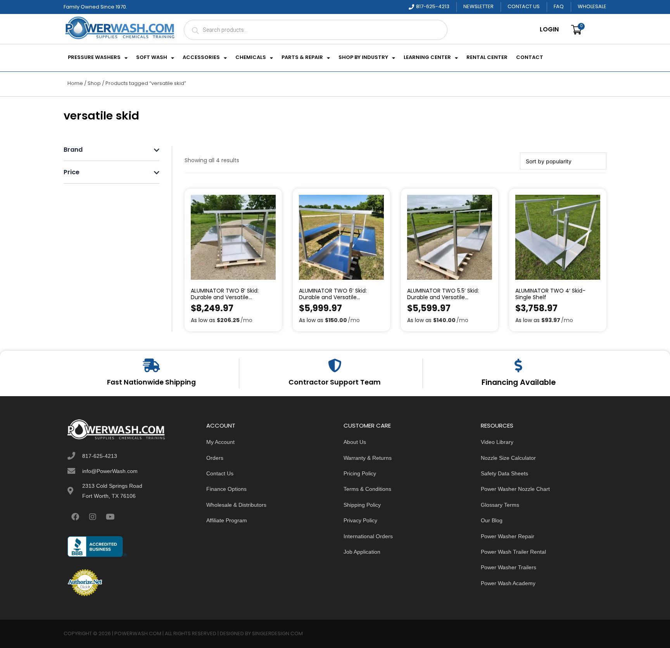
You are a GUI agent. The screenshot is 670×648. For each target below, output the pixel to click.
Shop (94, 84)
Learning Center (427, 58)
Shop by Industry (363, 58)
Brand (73, 150)
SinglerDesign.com (277, 634)
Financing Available (519, 383)
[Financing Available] (518, 365)
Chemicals (250, 58)
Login (549, 30)
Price (71, 173)
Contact (529, 58)
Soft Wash (151, 58)
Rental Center (487, 58)
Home (75, 84)
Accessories (201, 58)
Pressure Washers (94, 58)
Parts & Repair (302, 58)
